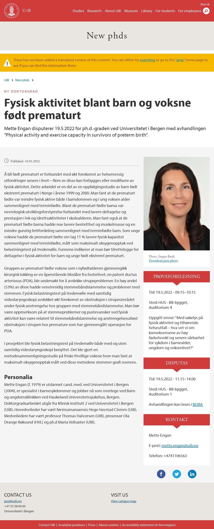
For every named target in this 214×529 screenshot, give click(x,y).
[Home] (12, 10)
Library (146, 10)
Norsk (205, 4)
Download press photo (163, 261)
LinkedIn (192, 474)
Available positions (71, 525)
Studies (78, 10)
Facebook (161, 474)
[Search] (206, 11)
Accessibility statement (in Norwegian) (149, 525)
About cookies (109, 525)
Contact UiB (47, 525)
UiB (6, 80)
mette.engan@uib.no (180, 445)
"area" (180, 59)
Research (94, 10)
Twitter (176, 474)
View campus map (123, 501)
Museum (131, 10)
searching (147, 59)
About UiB (113, 10)
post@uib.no (13, 501)
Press (91, 525)
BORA (198, 404)
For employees (189, 10)
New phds (107, 36)
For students (165, 10)
